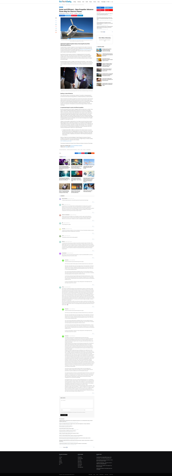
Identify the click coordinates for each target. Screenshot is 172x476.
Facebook (60, 457)
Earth (83, 1)
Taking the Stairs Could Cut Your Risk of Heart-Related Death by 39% (107, 69)
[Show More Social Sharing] (84, 15)
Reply (93, 201)
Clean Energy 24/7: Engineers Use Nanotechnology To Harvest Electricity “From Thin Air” (64, 179)
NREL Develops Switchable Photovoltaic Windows (87, 191)
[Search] (112, 2)
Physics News (80, 462)
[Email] (56, 30)
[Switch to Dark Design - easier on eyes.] (111, 1)
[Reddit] (56, 32)
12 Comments (76, 13)
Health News (80, 461)
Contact (97, 474)
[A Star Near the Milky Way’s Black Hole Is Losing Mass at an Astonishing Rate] (99, 79)
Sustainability (88, 149)
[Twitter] (56, 22)
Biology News (80, 457)
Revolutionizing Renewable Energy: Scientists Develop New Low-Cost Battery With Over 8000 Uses (64, 168)
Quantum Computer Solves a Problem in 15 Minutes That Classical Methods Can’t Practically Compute (107, 65)
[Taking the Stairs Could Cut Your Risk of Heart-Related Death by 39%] (99, 70)
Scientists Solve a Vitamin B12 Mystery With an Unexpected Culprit (107, 84)
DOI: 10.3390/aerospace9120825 (66, 141)
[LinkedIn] (56, 24)
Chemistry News (80, 458)
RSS (59, 464)
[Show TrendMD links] (112, 31)
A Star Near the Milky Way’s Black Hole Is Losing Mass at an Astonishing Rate (107, 79)
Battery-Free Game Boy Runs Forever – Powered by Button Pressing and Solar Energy (64, 191)
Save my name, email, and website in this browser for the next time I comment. (73, 412)
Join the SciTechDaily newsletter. (76, 145)
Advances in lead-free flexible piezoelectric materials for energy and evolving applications (70, 435)
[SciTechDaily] (65, 1)
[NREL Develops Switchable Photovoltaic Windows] (88, 186)
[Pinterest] (56, 26)
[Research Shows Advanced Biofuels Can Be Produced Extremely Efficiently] (76, 186)
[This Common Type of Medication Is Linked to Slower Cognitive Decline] (99, 60)
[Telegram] (56, 28)
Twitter (60, 458)
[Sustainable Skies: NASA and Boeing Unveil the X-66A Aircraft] (88, 162)
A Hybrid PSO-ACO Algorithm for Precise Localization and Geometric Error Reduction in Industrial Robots (73, 443)
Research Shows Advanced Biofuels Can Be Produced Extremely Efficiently (75, 191)
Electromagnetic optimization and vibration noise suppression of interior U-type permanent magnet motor (105, 14)
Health (87, 1)
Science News (80, 464)
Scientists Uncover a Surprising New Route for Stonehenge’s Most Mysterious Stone (107, 74)
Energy (79, 149)
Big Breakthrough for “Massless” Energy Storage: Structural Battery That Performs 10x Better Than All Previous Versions (88, 180)
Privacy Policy (106, 474)
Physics (90, 1)
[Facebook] (56, 20)
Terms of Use (111, 474)
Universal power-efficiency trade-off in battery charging (66, 428)
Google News (71, 146)
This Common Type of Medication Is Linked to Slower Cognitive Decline (107, 59)
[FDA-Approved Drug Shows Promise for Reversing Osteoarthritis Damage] (99, 50)
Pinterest (60, 461)
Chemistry (79, 1)
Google (66, 146)
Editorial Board (101, 474)
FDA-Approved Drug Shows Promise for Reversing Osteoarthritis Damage (106, 50)
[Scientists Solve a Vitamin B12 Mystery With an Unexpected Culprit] (99, 84)
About (94, 474)
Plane (81, 149)
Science (94, 1)
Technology (103, 1)
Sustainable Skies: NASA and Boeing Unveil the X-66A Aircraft (88, 167)
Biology (75, 1)
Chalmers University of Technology (86, 49)
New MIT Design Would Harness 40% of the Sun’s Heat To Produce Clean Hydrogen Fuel (76, 167)
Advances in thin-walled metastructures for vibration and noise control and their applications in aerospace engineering (74, 423)
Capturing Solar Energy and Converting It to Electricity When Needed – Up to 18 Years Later (76, 179)
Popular (84, 149)
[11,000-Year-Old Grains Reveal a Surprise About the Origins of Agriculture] (99, 55)
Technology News (80, 467)
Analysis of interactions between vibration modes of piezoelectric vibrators (69, 433)
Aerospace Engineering (63, 149)
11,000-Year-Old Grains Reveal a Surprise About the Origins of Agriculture (107, 54)
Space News (79, 465)
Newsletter (60, 462)
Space (99, 1)
